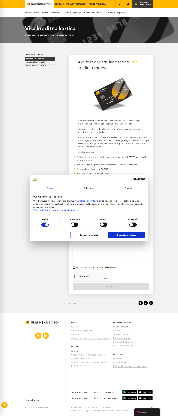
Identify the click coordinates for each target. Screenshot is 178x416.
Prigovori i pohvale (121, 338)
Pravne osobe (119, 362)
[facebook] (38, 335)
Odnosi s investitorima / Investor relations (90, 338)
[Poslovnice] (119, 4)
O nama (74, 327)
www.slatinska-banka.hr (86, 201)
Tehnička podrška (121, 334)
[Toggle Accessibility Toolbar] (4, 405)
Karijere (75, 334)
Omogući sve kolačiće (126, 235)
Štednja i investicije (72, 12)
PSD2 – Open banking (123, 345)
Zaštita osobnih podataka (125, 342)
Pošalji (110, 286)
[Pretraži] (128, 4)
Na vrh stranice (32, 400)
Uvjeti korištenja (92, 407)
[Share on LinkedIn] (151, 303)
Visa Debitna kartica (34, 54)
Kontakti (117, 330)
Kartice (51, 35)
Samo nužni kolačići (88, 235)
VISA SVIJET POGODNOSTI (35, 62)
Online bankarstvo (92, 12)
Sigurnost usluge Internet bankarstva (88, 355)
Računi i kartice (32, 12)
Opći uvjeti (76, 407)
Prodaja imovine (120, 327)
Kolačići (106, 407)
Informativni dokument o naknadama (130, 366)
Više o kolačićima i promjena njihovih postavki (55, 210)
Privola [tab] (50, 188)
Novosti (74, 351)
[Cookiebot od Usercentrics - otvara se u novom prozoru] (133, 180)
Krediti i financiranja (51, 12)
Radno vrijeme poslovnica (83, 330)
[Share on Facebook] (141, 303)
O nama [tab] (128, 188)
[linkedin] (45, 335)
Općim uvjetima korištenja (104, 267)
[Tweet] (146, 303)
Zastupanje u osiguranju (115, 12)
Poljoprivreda (97, 4)
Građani (59, 4)
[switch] (74, 225)
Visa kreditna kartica (35, 58)
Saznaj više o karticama (36, 66)
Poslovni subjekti (76, 4)
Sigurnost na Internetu (81, 358)
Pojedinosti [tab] (89, 188)
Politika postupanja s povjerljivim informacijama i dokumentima (100, 410)
